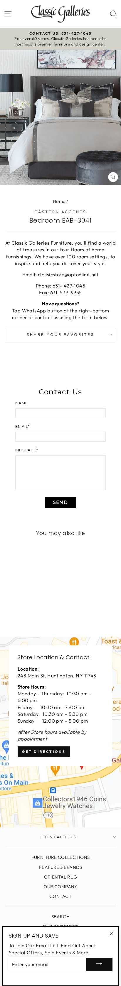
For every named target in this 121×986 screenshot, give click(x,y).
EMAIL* (22, 426)
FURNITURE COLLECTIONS (60, 857)
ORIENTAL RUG (60, 877)
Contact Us (59, 836)
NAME (21, 403)
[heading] (60, 392)
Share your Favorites (61, 334)
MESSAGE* (26, 449)
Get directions (43, 751)
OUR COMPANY (60, 886)
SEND (60, 502)
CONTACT (60, 896)
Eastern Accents (61, 211)
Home (59, 201)
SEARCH (60, 916)
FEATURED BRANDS (60, 867)
